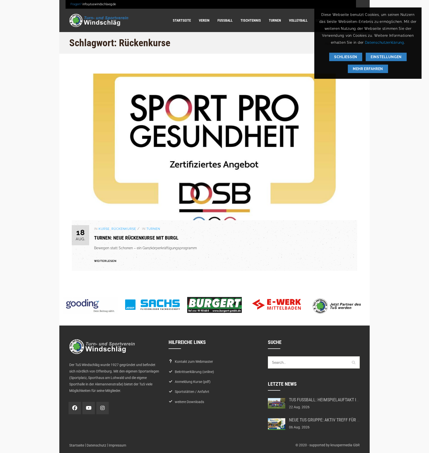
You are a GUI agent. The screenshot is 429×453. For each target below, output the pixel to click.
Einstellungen (386, 57)
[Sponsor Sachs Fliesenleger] (152, 304)
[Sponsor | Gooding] (90, 306)
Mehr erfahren (368, 69)
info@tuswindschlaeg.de (99, 4)
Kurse (104, 229)
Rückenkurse (123, 229)
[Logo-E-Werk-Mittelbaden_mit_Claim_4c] (276, 304)
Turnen (153, 229)
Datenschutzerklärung (384, 42)
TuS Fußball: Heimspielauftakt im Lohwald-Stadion (342, 399)
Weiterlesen (105, 261)
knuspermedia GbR (345, 445)
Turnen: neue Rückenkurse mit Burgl (136, 238)
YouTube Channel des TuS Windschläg (88, 408)
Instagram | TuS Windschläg (102, 408)
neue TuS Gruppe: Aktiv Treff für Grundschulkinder (342, 419)
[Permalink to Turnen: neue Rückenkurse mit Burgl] (214, 219)
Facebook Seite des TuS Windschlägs (75, 408)
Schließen (345, 57)
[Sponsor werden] (338, 306)
